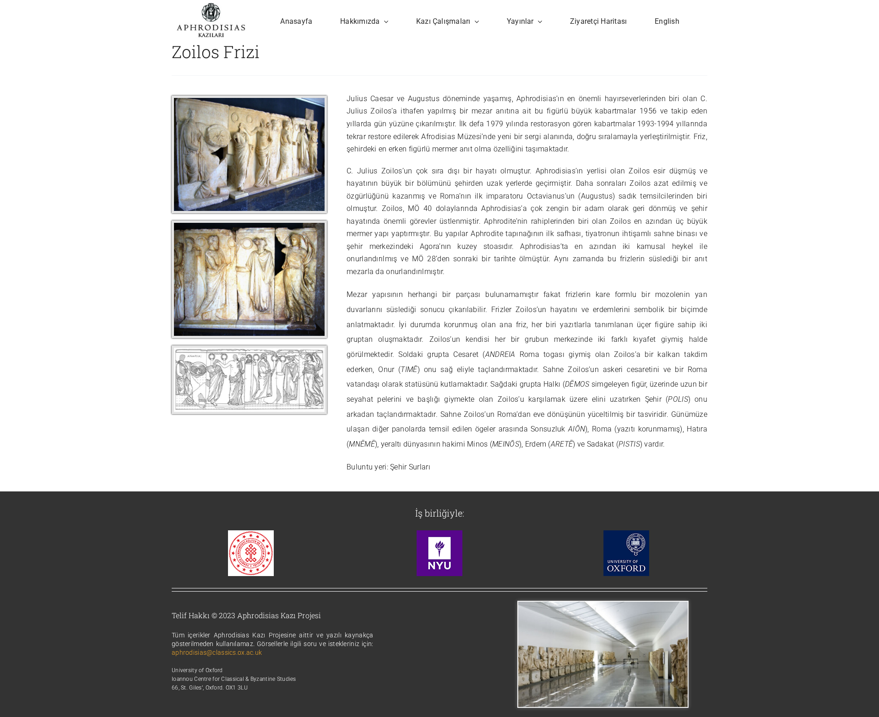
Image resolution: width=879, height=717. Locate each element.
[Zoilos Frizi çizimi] (249, 352)
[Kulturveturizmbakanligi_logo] (251, 534)
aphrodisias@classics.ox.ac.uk (217, 652)
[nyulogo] (439, 534)
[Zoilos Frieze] (249, 102)
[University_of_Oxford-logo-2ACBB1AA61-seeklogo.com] (626, 534)
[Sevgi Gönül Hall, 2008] (603, 606)
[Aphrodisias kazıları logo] (211, 7)
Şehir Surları (410, 467)
